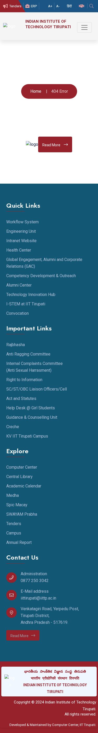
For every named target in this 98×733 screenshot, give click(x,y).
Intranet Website (21, 240)
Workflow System (22, 221)
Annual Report (19, 542)
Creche (12, 426)
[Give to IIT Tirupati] (82, 6)
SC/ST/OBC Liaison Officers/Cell (36, 389)
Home (35, 91)
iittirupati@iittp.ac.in (38, 598)
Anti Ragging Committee (28, 354)
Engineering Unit (21, 231)
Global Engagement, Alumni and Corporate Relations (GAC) (44, 263)
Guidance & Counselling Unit (31, 417)
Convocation (17, 313)
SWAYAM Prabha (21, 514)
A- (58, 6)
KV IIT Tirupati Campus (27, 436)
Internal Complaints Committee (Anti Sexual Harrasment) (34, 367)
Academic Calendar (23, 486)
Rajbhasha (15, 344)
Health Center (18, 250)
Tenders (15, 6)
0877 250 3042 (35, 580)
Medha (12, 495)
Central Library (19, 476)
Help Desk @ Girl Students (30, 407)
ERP (34, 6)
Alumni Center (19, 285)
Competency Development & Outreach (41, 275)
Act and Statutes (21, 398)
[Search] (92, 6)
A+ (50, 6)
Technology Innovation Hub (30, 294)
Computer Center (21, 467)
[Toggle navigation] (84, 27)
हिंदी (69, 6)
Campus (13, 533)
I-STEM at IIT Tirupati (25, 303)
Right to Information (24, 379)
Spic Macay (16, 504)
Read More (51, 145)
